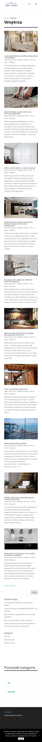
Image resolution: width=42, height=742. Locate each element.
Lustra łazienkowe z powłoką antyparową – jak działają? (20, 57)
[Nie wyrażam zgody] (39, 735)
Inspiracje (7, 640)
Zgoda (21, 739)
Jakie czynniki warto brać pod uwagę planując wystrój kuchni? (18, 334)
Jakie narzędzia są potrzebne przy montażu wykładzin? (17, 113)
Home (6, 18)
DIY (5, 636)
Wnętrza (12, 62)
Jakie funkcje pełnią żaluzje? (15, 443)
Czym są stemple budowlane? (16, 389)
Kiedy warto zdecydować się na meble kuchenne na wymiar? (19, 554)
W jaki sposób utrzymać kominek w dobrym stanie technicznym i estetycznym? (18, 224)
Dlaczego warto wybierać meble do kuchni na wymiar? (18, 281)
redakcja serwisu (23, 60)
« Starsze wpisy (9, 586)
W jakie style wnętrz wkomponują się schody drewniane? (19, 498)
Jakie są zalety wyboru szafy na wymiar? (20, 168)
